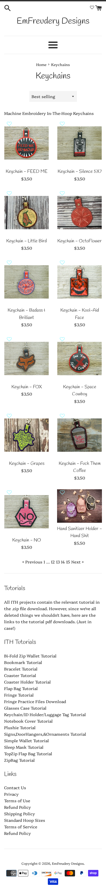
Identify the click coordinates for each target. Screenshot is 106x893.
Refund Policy (17, 807)
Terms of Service (20, 826)
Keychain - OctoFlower (79, 241)
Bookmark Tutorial (23, 662)
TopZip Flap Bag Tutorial (28, 753)
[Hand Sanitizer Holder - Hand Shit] (79, 506)
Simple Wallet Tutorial (26, 740)
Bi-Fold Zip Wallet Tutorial (30, 656)
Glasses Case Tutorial (25, 708)
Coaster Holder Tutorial (27, 682)
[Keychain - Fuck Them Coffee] (79, 435)
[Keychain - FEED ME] (26, 143)
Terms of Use (17, 800)
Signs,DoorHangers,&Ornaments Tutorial (45, 734)
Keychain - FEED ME (27, 172)
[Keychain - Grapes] (26, 435)
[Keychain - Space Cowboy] (79, 358)
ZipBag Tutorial (19, 760)
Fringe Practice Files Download (35, 701)
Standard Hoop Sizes (24, 820)
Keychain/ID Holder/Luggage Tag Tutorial (45, 714)
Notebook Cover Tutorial (28, 721)
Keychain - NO (26, 540)
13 (58, 562)
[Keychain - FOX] (26, 358)
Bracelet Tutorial (21, 669)
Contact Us (15, 787)
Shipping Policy (19, 813)
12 (53, 562)
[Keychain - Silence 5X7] (79, 143)
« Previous (32, 562)
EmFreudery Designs (53, 21)
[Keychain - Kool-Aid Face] (79, 281)
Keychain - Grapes (26, 464)
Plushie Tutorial (20, 727)
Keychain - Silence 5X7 (80, 172)
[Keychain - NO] (26, 511)
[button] (9, 126)
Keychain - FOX (26, 387)
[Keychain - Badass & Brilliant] (26, 281)
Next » (77, 562)
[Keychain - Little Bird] (26, 212)
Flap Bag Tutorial (21, 688)
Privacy (11, 794)
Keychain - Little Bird (26, 241)
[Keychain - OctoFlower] (79, 212)
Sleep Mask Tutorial (23, 747)
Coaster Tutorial (20, 675)
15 (68, 562)
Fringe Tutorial (19, 695)
